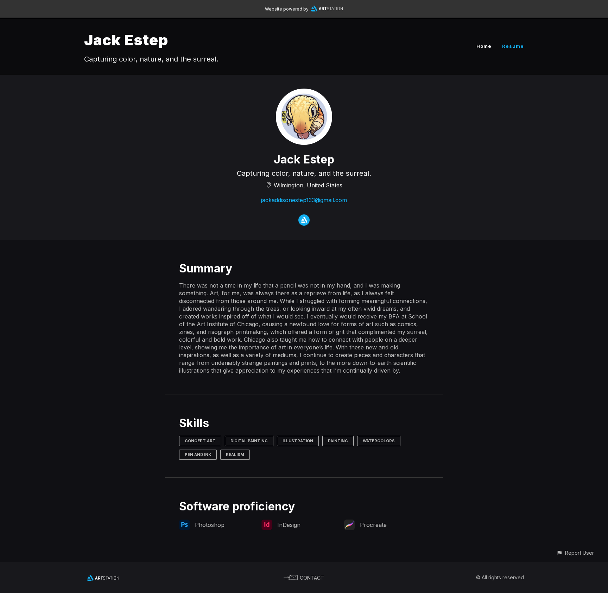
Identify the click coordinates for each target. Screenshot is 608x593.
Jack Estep (126, 40)
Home (484, 46)
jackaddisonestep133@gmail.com (304, 200)
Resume (513, 46)
